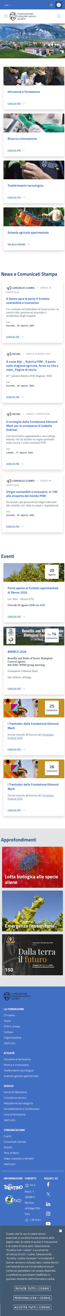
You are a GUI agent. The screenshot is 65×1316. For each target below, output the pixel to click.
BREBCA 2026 (17, 651)
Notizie (16, 353)
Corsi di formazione (14, 1114)
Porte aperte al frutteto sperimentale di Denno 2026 (33, 590)
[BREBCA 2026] (33, 636)
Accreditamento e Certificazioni (22, 1109)
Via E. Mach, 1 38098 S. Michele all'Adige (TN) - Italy (33, 1199)
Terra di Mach (11, 1153)
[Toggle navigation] (6, 16)
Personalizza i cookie (33, 1298)
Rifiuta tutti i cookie (32, 1288)
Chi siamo (9, 1015)
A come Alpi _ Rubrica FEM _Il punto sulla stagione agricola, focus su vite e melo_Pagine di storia (32, 365)
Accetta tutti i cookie (32, 1307)
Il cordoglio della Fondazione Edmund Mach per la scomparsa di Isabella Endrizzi (31, 425)
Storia (7, 1021)
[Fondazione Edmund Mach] (26, 16)
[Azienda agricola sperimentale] (33, 216)
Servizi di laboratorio (15, 1092)
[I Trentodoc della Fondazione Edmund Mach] (33, 708)
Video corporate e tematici (19, 1158)
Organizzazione (12, 1037)
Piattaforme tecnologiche (18, 1103)
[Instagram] (48, 1213)
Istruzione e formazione (24, 91)
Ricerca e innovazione (22, 138)
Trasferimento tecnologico (26, 185)
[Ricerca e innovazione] (33, 123)
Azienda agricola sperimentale (28, 232)
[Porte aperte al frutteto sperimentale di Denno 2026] (33, 572)
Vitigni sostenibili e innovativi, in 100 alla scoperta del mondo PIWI (31, 493)
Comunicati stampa (23, 287)
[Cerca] (59, 16)
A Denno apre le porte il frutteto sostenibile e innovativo (28, 300)
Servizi (9, 1086)
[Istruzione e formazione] (33, 76)
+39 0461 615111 (33, 1223)
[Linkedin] (48, 1203)
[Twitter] (48, 1193)
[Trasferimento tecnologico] (33, 170)
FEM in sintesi (12, 1026)
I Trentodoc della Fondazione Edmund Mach (33, 725)
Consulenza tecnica (15, 1098)
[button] (8, 5)
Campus (8, 1032)
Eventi (7, 1136)
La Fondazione (14, 1009)
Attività (9, 1053)
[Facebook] (48, 1183)
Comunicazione (14, 1130)
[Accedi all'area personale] (58, 4)
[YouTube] (48, 1222)
